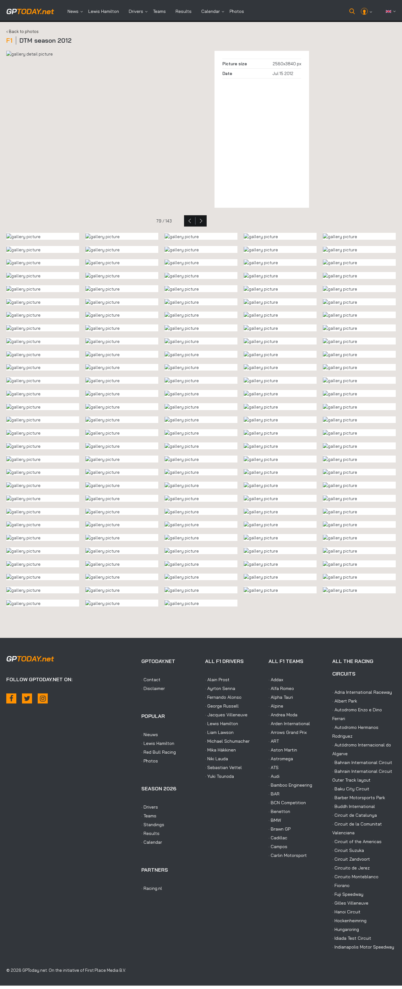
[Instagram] (43, 698)
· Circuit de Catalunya (354, 815)
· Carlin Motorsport (288, 855)
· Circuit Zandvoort (351, 859)
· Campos (278, 846)
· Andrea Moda (283, 715)
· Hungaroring (345, 929)
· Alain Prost (217, 679)
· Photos (149, 761)
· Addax (276, 679)
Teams (159, 11)
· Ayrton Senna (220, 688)
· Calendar (151, 842)
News (73, 11)
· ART (274, 741)
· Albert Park (344, 701)
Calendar (210, 11)
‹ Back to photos (22, 31)
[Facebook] (11, 698)
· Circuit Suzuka (348, 850)
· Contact (150, 679)
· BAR (274, 794)
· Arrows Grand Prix (288, 732)
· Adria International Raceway (362, 692)
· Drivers (149, 807)
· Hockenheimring (349, 920)
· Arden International (289, 723)
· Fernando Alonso (223, 697)
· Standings (152, 824)
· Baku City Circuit (350, 789)
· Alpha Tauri (281, 697)
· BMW (275, 820)
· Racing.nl (151, 888)
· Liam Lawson (219, 732)
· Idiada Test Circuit (351, 938)
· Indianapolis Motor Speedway (363, 947)
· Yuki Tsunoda (219, 776)
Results (184, 11)
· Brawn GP (280, 829)
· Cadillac (278, 838)
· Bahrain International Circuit (362, 762)
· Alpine (276, 706)
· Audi (274, 776)
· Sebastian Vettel (223, 767)
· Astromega (281, 759)
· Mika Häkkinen (220, 750)
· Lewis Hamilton (157, 743)
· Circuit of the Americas (357, 841)
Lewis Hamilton (103, 11)
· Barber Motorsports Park (358, 797)
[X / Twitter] (27, 698)
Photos (237, 11)
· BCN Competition (287, 802)
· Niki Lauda (216, 759)
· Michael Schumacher (227, 741)
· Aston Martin (283, 750)
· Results (150, 833)
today (30, 11)
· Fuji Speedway (347, 894)
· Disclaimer (153, 688)
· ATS (274, 767)
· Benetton (279, 811)
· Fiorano (341, 885)
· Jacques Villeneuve (226, 715)
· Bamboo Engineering (290, 785)
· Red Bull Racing (158, 752)
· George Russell (222, 706)
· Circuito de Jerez (351, 868)
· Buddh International (353, 806)
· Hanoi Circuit (346, 912)
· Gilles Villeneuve (350, 903)
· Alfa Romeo (281, 688)
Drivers (136, 11)
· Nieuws (149, 734)
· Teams (148, 816)
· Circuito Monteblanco (355, 876)
